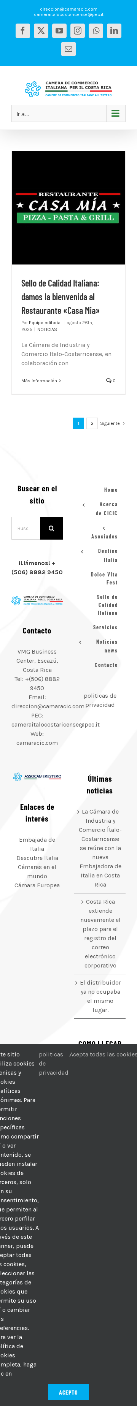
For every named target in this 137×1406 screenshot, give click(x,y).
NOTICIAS (47, 329)
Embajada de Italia (37, 844)
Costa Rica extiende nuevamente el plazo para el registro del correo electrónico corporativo (100, 933)
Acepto (68, 1392)
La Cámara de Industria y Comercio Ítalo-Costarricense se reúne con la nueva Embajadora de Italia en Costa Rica (100, 848)
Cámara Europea (37, 885)
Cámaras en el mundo (37, 871)
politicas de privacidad (53, 1063)
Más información (39, 380)
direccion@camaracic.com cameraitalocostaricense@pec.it (69, 11)
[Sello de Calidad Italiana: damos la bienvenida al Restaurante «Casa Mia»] (68, 207)
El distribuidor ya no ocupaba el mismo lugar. (100, 996)
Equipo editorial (45, 322)
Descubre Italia (37, 857)
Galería (78, 208)
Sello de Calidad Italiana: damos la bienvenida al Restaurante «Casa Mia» (59, 208)
